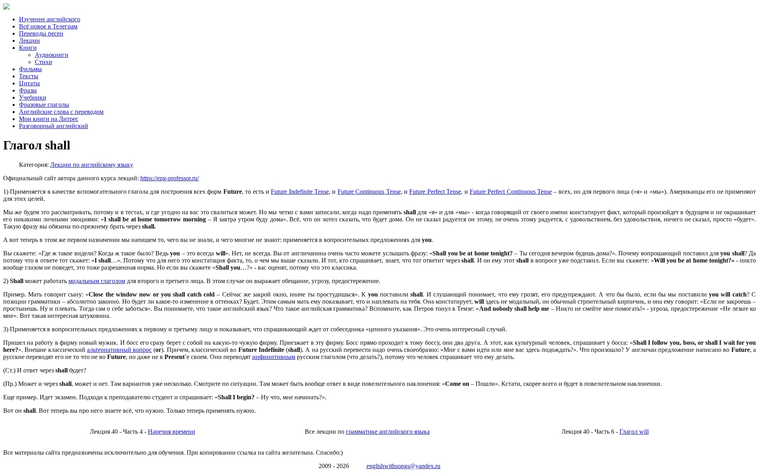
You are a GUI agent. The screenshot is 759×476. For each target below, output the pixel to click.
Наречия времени (171, 431)
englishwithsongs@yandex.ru (403, 466)
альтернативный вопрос (119, 349)
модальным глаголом (96, 281)
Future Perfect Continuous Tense (511, 191)
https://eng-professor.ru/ (169, 178)
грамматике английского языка (388, 431)
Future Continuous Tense (369, 191)
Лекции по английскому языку (91, 164)
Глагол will (634, 431)
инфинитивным (273, 356)
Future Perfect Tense (435, 191)
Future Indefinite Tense (300, 191)
